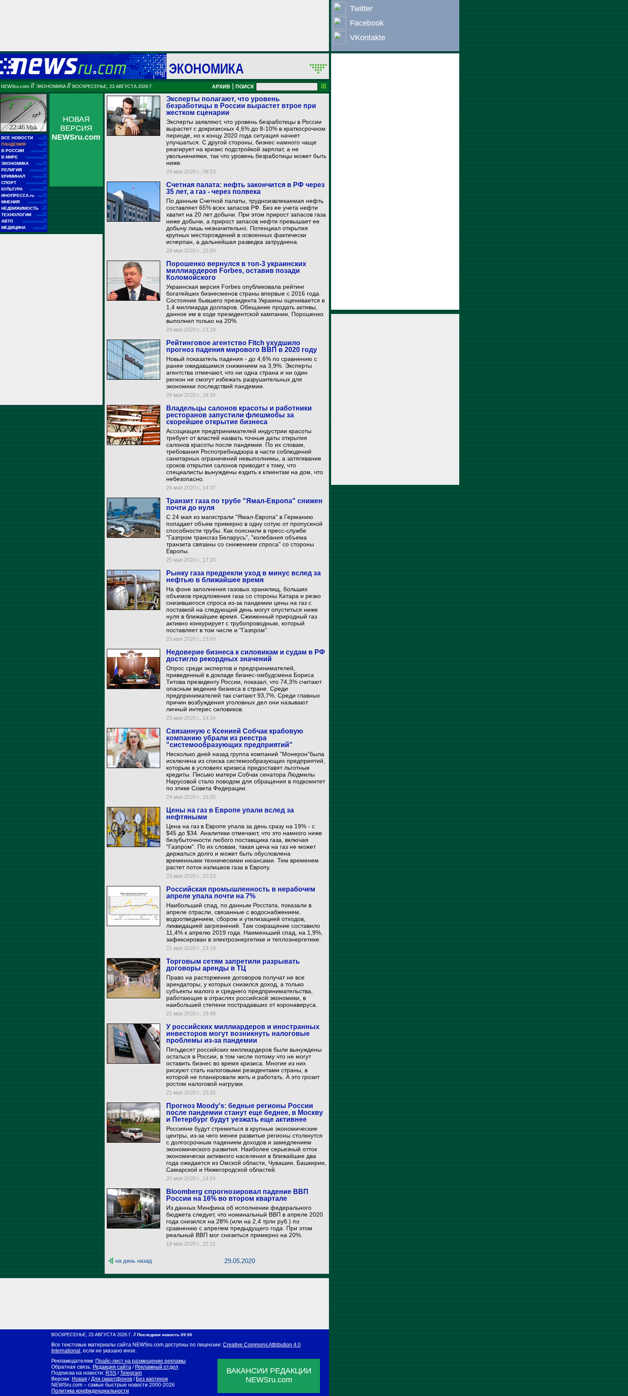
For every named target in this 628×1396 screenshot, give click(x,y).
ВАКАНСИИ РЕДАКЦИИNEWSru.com (268, 1375)
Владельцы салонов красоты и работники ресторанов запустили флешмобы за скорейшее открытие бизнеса (239, 415)
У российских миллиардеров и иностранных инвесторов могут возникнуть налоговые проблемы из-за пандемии (243, 1033)
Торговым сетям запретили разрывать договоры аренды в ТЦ (233, 965)
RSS (111, 1373)
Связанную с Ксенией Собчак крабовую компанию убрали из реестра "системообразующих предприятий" (234, 737)
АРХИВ (221, 87)
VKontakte (367, 37)
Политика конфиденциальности (90, 1391)
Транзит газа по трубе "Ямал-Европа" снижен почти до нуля (244, 504)
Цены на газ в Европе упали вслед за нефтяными (230, 814)
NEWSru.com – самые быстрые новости (99, 1385)
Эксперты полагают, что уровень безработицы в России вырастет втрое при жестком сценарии (241, 105)
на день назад (133, 1261)
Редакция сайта (112, 1367)
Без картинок (152, 1379)
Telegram (131, 1373)
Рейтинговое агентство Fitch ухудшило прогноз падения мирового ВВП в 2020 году (241, 346)
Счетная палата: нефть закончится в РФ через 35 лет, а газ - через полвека (245, 188)
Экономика (206, 68)
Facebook (367, 23)
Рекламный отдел (156, 1367)
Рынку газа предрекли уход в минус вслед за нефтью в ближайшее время (243, 576)
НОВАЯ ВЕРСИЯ (76, 128)
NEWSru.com (15, 86)
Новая (79, 1379)
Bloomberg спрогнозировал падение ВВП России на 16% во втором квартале (237, 1195)
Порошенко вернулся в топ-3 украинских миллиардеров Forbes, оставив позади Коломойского (236, 270)
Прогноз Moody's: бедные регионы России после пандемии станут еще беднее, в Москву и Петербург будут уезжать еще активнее (244, 1112)
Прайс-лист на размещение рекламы (140, 1361)
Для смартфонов (111, 1379)
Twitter (361, 8)
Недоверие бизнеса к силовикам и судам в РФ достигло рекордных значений (245, 655)
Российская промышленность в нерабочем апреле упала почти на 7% (240, 893)
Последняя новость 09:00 (164, 1334)
